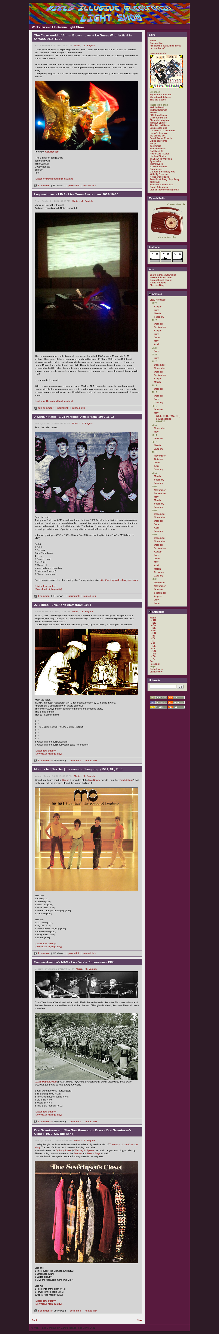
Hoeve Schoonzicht (161, 277)
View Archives (158, 299)
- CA (153, 625)
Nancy (96, 780)
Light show (156, 671)
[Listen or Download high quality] (54, 178)
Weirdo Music (157, 107)
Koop (153, 143)
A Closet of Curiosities (162, 130)
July (156, 310)
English (91, 45)
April (156, 344)
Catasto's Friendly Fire (162, 171)
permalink (74, 185)
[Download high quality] (48, 589)
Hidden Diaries (158, 156)
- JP (153, 643)
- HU (153, 633)
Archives (156, 294)
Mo (90, 780)
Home (153, 40)
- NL (81, 201)
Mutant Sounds (158, 110)
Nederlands (156, 669)
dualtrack (155, 182)
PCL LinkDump (158, 115)
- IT (153, 640)
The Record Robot (160, 125)
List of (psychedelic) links (164, 189)
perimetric (155, 146)
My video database (160, 97)
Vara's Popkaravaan (46, 1081)
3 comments (44, 760)
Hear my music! (158, 53)
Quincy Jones (63, 1150)
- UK (83, 45)
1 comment (44, 185)
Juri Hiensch (51, 151)
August (158, 306)
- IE (153, 635)
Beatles (78, 1153)
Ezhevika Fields (158, 166)
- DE (153, 628)
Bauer (65, 780)
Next (139, 1320)
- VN (153, 653)
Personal (155, 664)
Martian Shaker (158, 122)
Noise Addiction (159, 187)
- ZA (153, 656)
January (158, 402)
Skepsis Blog (157, 285)
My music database (160, 94)
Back (34, 1320)
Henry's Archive (158, 133)
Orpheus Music (158, 117)
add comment (45, 408)
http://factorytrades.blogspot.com (119, 580)
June (157, 337)
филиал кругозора (161, 158)
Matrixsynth (156, 164)
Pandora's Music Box (161, 184)
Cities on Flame (158, 140)
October (158, 323)
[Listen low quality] (45, 586)
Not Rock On (157, 151)
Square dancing (158, 128)
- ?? (153, 658)
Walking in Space (84, 1150)
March (157, 313)
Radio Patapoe (158, 282)
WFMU (153, 112)
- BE (153, 622)
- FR (153, 630)
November (160, 368)
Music (77, 45)
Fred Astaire (126, 780)
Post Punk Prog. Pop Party (164, 179)
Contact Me (156, 43)
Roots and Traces (159, 153)
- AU (153, 620)
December (159, 365)
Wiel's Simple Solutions (163, 275)
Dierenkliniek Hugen (161, 280)
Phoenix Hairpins (159, 120)
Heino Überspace (159, 176)
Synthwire (155, 161)
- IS (153, 638)
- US (83, 1140)
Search (155, 680)
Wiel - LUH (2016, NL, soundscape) (168, 417)
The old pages (158, 99)
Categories (157, 612)
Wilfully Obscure (159, 174)
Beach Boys (94, 1153)
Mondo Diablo (158, 148)
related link (89, 185)
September (160, 327)
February (159, 317)
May (156, 341)
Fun (152, 661)
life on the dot (158, 135)
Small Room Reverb (161, 138)
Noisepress (156, 169)
